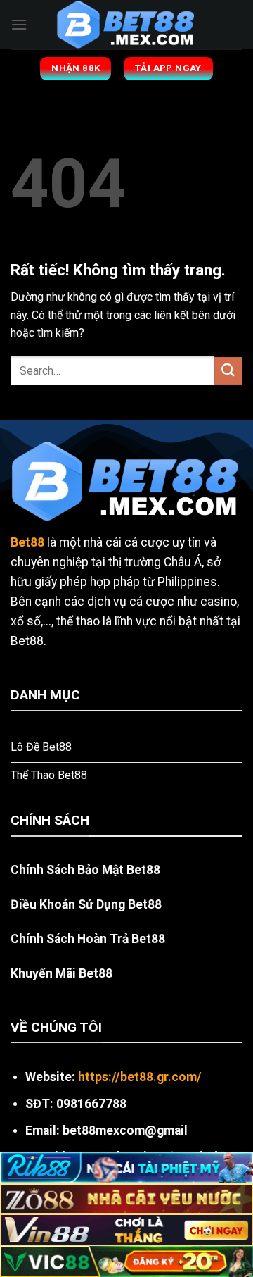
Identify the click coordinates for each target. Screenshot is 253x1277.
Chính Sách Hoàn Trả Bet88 (88, 939)
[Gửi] (228, 371)
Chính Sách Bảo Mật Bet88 (85, 870)
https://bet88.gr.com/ (140, 1077)
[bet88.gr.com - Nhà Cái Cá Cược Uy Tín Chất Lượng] (126, 25)
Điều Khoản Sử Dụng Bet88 (86, 904)
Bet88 (27, 542)
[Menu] (19, 24)
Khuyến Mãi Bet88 (61, 973)
